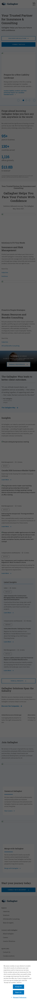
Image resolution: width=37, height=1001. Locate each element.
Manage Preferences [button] (19, 997)
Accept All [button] (18, 987)
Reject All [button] (18, 992)
